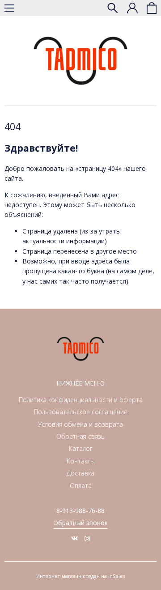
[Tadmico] (80, 61)
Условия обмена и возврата (80, 424)
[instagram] (87, 538)
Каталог (81, 448)
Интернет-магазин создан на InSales (80, 576)
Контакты (81, 461)
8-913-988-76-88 (80, 510)
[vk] (74, 538)
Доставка (80, 473)
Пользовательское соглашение (80, 411)
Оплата (81, 485)
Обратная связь (80, 436)
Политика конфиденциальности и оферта (81, 399)
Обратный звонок (80, 522)
